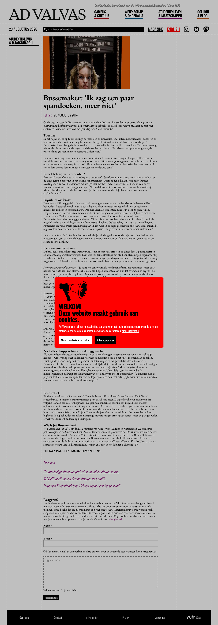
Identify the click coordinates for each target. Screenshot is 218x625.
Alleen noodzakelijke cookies (76, 340)
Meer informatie (130, 331)
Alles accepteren (105, 340)
